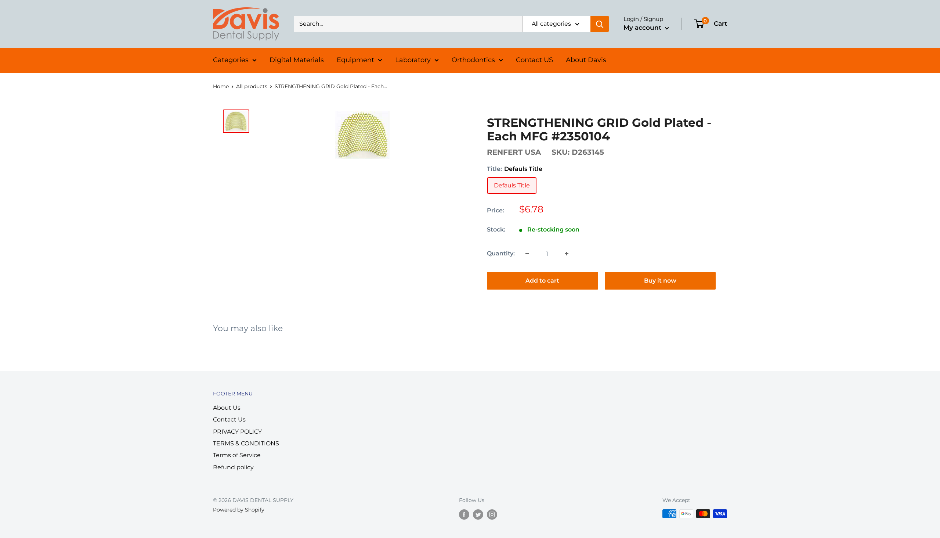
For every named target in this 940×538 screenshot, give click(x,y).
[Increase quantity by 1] (566, 253)
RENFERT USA (514, 152)
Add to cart (542, 280)
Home (221, 86)
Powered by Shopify (238, 509)
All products (251, 86)
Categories (231, 60)
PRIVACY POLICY (237, 431)
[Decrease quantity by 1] (527, 253)
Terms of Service (237, 455)
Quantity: (501, 253)
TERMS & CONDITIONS (246, 443)
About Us (227, 407)
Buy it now (660, 280)
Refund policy (233, 467)
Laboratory (413, 60)
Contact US (534, 60)
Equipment (355, 60)
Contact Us (229, 419)
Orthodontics (473, 60)
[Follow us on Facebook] (464, 514)
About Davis (586, 60)
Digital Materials (297, 60)
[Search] (599, 24)
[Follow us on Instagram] (492, 514)
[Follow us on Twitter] (478, 514)
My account (643, 27)
